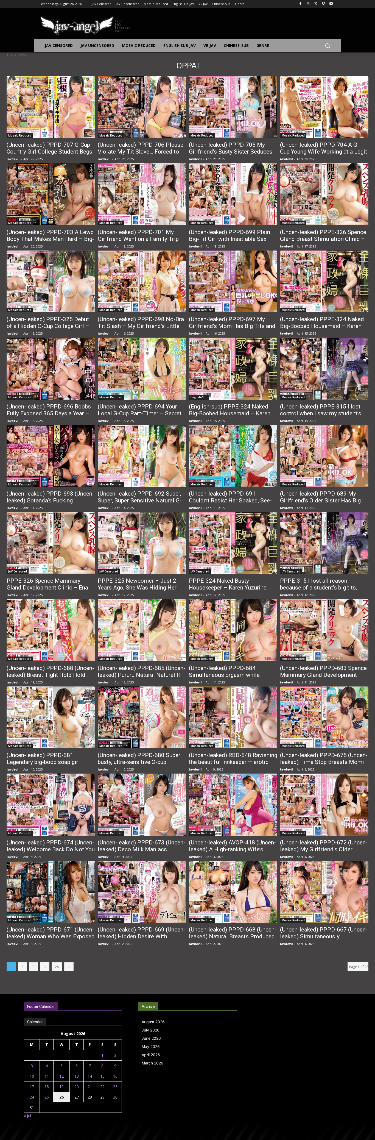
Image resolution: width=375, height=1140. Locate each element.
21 (90, 1086)
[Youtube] (331, 4)
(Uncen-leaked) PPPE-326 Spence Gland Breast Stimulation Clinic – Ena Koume (323, 239)
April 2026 (151, 1054)
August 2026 (153, 1021)
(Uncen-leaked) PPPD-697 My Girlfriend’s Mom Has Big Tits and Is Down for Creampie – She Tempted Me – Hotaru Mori (232, 329)
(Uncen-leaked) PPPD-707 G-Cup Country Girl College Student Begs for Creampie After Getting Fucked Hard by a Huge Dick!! (50, 155)
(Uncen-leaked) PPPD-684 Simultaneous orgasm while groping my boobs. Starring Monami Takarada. (224, 678)
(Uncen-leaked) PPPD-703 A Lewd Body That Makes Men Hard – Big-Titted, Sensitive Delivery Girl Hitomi (50, 242)
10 (32, 1076)
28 (57, 966)
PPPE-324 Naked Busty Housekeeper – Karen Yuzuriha (228, 584)
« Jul (27, 1115)
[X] (316, 4)
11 (46, 1076)
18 (46, 1086)
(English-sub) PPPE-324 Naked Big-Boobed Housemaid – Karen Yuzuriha (229, 413)
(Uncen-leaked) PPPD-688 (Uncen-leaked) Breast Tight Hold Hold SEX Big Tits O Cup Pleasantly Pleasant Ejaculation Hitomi (50, 678)
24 (32, 1097)
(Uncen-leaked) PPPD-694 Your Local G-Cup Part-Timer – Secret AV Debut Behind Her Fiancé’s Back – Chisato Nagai (142, 416)
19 (61, 1086)
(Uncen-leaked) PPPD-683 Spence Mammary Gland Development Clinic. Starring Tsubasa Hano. (323, 675)
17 (32, 1086)
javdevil (13, 159)
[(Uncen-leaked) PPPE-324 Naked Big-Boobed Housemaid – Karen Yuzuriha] (324, 281)
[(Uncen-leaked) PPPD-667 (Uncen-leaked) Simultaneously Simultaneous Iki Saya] (324, 892)
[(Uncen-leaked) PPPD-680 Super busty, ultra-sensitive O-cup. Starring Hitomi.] (142, 717)
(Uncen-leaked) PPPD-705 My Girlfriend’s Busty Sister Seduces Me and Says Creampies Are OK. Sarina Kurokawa (230, 155)
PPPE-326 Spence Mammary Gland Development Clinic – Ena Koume (47, 587)
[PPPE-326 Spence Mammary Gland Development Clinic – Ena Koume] (51, 543)
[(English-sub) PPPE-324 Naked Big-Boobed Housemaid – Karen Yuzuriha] (233, 368)
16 (115, 1076)
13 (76, 1076)
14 (90, 1076)
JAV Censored (17, 571)
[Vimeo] (323, 4)
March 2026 (152, 1063)
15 (102, 1076)
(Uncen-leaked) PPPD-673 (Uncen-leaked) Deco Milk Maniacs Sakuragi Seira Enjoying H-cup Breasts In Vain (141, 852)
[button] (327, 45)
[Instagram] (308, 4)
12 (61, 1076)
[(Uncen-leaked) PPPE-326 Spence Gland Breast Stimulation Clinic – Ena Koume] (324, 194)
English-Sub (199, 397)
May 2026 (151, 1046)
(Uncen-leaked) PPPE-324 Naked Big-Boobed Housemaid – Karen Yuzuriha (322, 326)
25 (46, 1097)
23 (115, 1086)
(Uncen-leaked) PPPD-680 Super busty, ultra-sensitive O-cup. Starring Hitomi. (139, 762)
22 (102, 1086)
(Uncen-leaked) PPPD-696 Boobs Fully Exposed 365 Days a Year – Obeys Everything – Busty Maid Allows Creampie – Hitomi (49, 416)
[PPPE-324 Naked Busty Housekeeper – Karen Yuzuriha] (233, 543)
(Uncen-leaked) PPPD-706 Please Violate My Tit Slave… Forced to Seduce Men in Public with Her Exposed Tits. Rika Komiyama (140, 155)
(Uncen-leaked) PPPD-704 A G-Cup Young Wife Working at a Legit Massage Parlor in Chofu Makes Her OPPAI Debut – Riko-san (323, 155)
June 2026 (151, 1038)
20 (76, 1086)
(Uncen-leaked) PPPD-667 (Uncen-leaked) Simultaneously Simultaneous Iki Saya (324, 936)
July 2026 (150, 1030)
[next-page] (69, 966)
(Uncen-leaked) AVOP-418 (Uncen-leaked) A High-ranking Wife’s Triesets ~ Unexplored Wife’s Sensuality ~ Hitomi (232, 852)
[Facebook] (300, 4)
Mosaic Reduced (19, 135)
